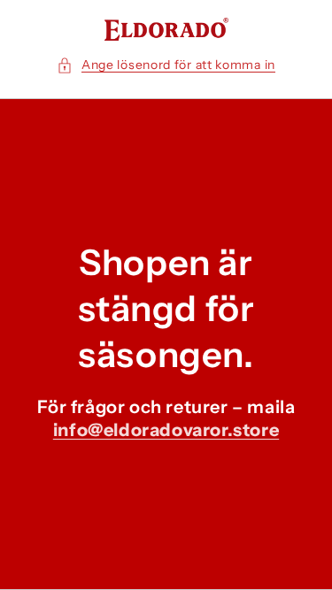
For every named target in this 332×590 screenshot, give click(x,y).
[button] (166, 65)
